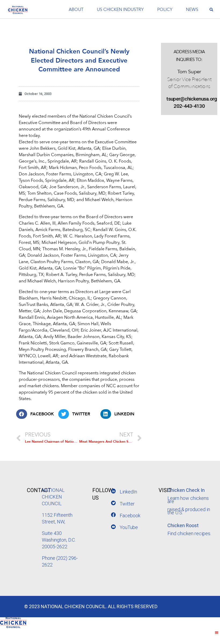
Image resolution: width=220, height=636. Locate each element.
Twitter (127, 504)
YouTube (129, 527)
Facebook (130, 515)
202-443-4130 (189, 106)
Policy (165, 10)
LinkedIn (128, 492)
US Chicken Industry (120, 10)
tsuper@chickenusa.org (189, 99)
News (192, 10)
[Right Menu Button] (216, 632)
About (76, 10)
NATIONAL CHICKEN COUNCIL (53, 496)
